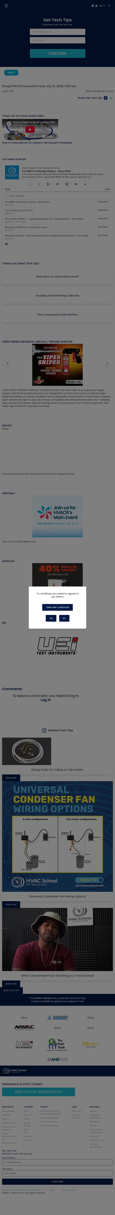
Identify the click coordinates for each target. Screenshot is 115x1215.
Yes (51, 618)
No (64, 618)
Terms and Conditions (57, 607)
